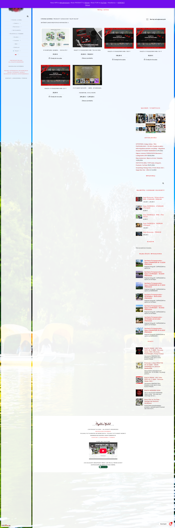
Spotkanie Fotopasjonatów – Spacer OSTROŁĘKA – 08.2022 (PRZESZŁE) (154, 307)
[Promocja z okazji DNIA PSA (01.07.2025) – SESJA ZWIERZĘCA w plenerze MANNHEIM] (139, 365)
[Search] (27, 16)
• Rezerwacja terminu (16, 33)
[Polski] (16, 54)
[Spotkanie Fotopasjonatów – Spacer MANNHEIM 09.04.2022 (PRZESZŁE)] (139, 331)
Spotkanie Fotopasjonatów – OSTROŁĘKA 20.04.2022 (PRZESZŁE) (153, 319)
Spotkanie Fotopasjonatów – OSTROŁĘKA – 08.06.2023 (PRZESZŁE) (153, 296)
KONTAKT (121, 3)
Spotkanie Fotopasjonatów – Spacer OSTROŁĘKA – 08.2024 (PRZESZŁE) (154, 273)
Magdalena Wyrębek (16, 66)
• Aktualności (16, 30)
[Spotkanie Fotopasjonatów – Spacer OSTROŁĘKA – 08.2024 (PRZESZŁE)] (139, 274)
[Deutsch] (6, 525)
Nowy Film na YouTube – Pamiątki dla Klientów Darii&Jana (152, 401)
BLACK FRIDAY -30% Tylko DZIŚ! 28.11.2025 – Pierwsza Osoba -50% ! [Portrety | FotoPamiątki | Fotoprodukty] (154, 351)
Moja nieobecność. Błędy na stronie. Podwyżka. (149, 158)
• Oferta (16, 23)
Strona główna (47, 18)
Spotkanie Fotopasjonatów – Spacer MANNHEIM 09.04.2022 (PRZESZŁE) (154, 330)
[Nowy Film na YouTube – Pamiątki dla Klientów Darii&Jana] (139, 402)
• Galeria (16, 40)
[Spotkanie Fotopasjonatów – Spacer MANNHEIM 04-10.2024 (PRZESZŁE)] (139, 263)
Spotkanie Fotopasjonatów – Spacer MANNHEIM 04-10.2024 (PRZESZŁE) (154, 262)
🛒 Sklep (16, 51)
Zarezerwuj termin (20, 78)
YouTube (103, 3)
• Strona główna (16, 20)
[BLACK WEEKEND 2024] (139, 392)
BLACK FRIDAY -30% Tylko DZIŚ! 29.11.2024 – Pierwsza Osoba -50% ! (153, 379)
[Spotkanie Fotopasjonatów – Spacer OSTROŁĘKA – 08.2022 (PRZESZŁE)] (139, 308)
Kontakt (8, 78)
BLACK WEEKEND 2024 (152, 390)
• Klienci (16, 37)
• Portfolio (16, 27)
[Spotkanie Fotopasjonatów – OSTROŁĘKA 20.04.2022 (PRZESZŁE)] (139, 319)
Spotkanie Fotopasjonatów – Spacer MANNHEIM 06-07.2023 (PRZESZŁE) (154, 285)
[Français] (4, 525)
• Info (16, 44)
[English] (2, 525)
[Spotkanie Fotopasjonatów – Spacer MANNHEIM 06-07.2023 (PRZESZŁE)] (139, 285)
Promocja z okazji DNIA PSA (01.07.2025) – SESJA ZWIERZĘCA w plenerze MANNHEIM (153, 365)
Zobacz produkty (87, 58)
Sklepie (87, 3)
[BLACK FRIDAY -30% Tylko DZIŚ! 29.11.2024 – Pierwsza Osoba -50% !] (139, 380)
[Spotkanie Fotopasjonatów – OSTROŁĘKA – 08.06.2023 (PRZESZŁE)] (139, 297)
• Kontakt (16, 47)
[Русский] (10, 525)
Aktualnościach (65, 3)
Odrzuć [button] (87, 5)
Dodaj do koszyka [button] (56, 58)
